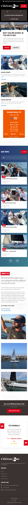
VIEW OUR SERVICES (5, 307)
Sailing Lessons (5, 70)
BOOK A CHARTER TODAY (14, 409)
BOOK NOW (7, 46)
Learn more (3, 77)
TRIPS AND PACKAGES (6, 309)
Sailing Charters (6, 98)
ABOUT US (5, 272)
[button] (10, 259)
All (3, 155)
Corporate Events (4, 477)
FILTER (24, 150)
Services (2, 469)
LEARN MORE (15, 46)
